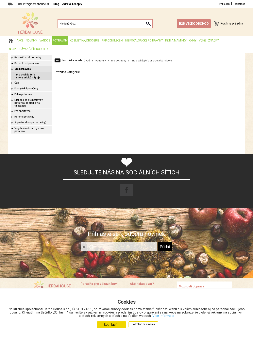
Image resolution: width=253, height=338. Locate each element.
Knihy (192, 40)
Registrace (239, 3)
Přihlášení (224, 3)
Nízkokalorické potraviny (144, 40)
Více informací (163, 316)
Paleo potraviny (23, 94)
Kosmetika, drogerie (84, 40)
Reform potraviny (24, 116)
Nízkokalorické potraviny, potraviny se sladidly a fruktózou (28, 102)
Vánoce (45, 40)
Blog (56, 4)
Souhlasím (111, 325)
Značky (213, 40)
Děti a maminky (176, 40)
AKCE (20, 40)
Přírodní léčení (112, 40)
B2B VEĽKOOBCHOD (194, 23)
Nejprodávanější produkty (29, 49)
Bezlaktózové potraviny (27, 57)
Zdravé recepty (72, 4)
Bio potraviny (22, 68)
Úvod (87, 60)
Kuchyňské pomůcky (26, 88)
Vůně (202, 40)
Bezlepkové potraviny (26, 63)
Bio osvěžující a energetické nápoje (28, 76)
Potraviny (60, 40)
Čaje (16, 82)
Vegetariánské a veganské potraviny (29, 130)
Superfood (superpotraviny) (30, 122)
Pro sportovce (22, 110)
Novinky (31, 40)
